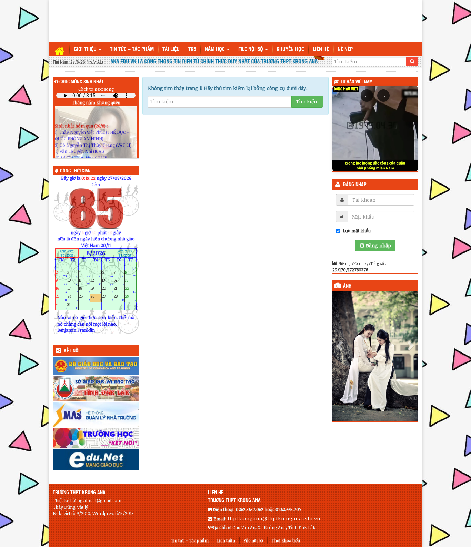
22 (130, 290)
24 (73, 298)
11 (84, 282)
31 (73, 306)
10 (73, 282)
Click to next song (96, 89)
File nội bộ (251, 49)
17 (73, 290)
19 (96, 290)
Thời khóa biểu (286, 540)
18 (84, 290)
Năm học (215, 49)
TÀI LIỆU (171, 49)
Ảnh (347, 286)
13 (107, 282)
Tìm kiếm (307, 101)
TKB (192, 49)
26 (96, 298)
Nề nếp (345, 49)
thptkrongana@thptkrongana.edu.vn (274, 518)
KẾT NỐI (72, 351)
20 (107, 290)
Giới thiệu (86, 49)
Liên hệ (321, 49)
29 (130, 298)
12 (96, 282)
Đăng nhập (355, 184)
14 (119, 282)
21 (119, 290)
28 (119, 298)
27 (107, 298)
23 (61, 298)
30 (61, 306)
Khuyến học (290, 49)
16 (61, 290)
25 (84, 298)
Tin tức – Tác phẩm (132, 49)
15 (130, 282)
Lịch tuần (226, 540)
